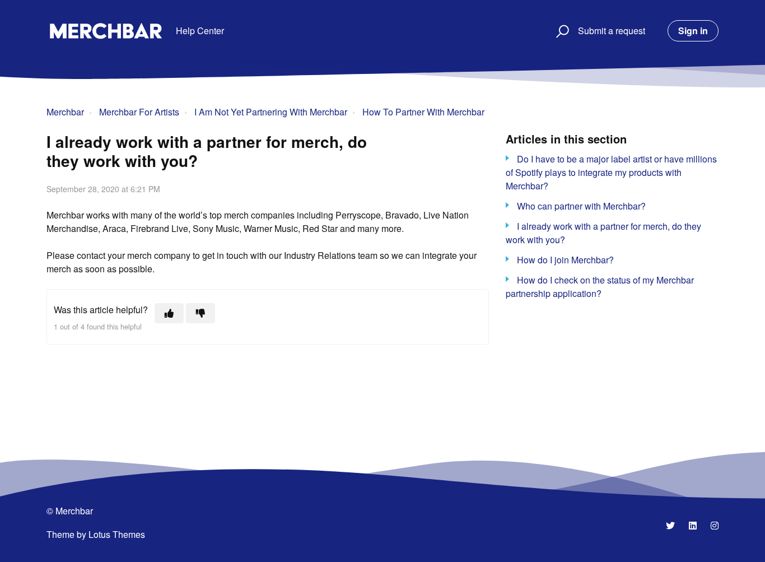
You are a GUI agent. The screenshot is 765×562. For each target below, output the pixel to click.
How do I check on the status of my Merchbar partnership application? (600, 286)
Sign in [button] (693, 30)
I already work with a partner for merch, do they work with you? (603, 233)
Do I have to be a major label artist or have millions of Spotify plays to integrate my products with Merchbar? (611, 172)
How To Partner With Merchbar (423, 111)
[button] (561, 31)
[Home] (105, 31)
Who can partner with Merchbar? (581, 205)
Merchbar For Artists (139, 111)
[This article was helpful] (169, 313)
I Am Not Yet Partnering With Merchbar (270, 111)
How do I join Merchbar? (565, 259)
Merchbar (65, 111)
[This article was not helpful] (200, 313)
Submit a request (611, 30)
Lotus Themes (116, 534)
